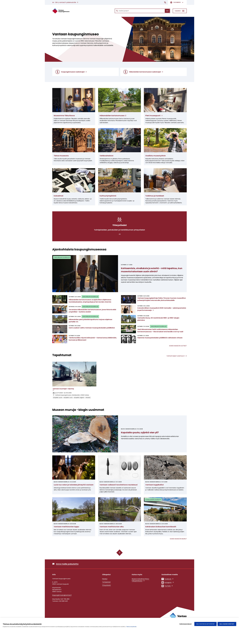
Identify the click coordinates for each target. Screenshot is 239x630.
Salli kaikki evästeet (226, 624)
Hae (167, 11)
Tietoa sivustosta (131, 626)
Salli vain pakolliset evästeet (205, 624)
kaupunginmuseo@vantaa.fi (62, 595)
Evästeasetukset (186, 624)
